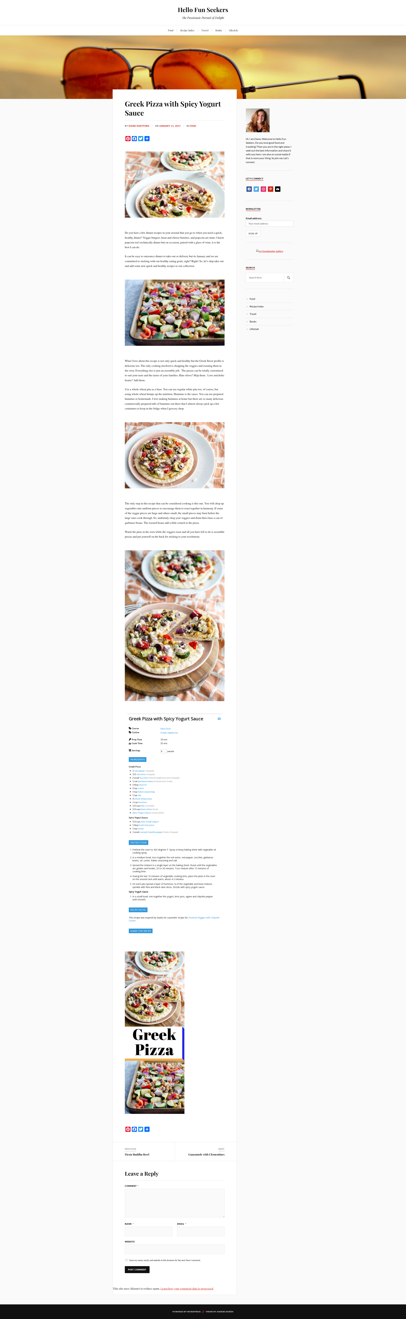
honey (141, 828)
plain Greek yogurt (149, 821)
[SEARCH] (288, 277)
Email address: (254, 218)
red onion (141, 774)
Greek (163, 732)
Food (170, 30)
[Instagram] (263, 188)
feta (142, 805)
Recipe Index (187, 30)
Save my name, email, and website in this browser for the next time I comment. (165, 1260)
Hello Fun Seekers (203, 10)
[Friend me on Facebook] (249, 188)
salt (139, 795)
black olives (146, 809)
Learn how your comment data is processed (186, 1288)
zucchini (144, 777)
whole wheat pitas (143, 798)
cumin (141, 788)
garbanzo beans (145, 781)
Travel (204, 30)
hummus (142, 802)
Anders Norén (225, 1311)
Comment (132, 1186)
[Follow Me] (256, 188)
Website (130, 1241)
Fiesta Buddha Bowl (137, 1154)
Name (129, 1224)
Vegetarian (172, 732)
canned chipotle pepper (151, 832)
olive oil (143, 784)
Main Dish (165, 728)
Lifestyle (233, 30)
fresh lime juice (146, 825)
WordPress (194, 1311)
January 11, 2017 (170, 126)
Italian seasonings (146, 791)
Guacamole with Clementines (206, 1154)
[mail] (277, 188)
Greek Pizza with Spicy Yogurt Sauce (173, 108)
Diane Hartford (139, 126)
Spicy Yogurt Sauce (141, 812)
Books (218, 30)
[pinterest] (270, 188)
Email (181, 1224)
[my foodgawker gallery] (269, 251)
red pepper (139, 770)
